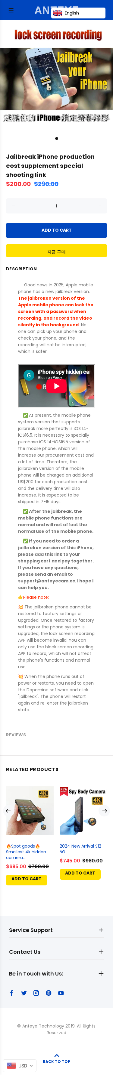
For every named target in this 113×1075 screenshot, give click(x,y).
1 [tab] (56, 138)
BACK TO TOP (56, 1061)
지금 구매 (56, 252)
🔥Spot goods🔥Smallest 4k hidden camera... (26, 852)
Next (104, 810)
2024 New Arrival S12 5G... (80, 849)
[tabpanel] (56, 76)
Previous (8, 810)
